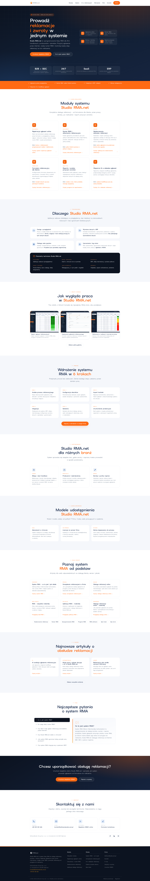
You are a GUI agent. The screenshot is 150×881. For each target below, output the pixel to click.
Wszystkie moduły (71, 856)
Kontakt (109, 3)
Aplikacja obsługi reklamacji (74, 867)
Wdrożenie (97, 3)
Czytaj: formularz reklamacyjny (41, 187)
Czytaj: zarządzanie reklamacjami (73, 593)
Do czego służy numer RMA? (45, 724)
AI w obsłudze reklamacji (92, 861)
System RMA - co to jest (92, 856)
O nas (106, 861)
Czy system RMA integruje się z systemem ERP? (51, 745)
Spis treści (104, 622)
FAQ (103, 3)
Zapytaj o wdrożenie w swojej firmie (75, 423)
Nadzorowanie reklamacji (41, 622)
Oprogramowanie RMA (68, 622)
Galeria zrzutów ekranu (92, 864)
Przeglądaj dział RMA (38, 614)
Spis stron (113, 622)
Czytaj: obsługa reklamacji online (103, 593)
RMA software (93, 622)
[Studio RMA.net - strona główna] (35, 2)
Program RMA (82, 622)
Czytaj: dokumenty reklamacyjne (73, 152)
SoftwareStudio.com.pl (110, 856)
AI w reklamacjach (86, 3)
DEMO (116, 3)
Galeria (77, 3)
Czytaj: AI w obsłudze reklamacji (103, 187)
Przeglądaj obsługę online (101, 614)
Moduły (71, 3)
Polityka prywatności (108, 878)
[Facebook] (110, 836)
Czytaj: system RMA (38, 593)
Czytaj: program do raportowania (73, 187)
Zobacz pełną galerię (75, 345)
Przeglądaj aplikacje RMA (70, 614)
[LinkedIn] (114, 836)
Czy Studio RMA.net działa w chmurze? (48, 735)
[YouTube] (118, 836)
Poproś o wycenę (86, 779)
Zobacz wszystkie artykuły (75, 682)
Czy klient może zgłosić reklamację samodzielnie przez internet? (51, 729)
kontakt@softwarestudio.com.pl (38, 869)
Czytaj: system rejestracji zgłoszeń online (44, 151)
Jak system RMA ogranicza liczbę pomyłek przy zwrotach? (51, 740)
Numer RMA (55, 622)
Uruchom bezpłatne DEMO (41, 54)
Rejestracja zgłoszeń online (74, 858)
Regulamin (117, 878)
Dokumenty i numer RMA (74, 861)
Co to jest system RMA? (62, 54)
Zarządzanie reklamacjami (93, 858)
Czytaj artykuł (36, 673)
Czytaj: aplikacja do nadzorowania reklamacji (105, 151)
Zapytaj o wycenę (109, 864)
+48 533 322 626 (34, 871)
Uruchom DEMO (109, 867)
